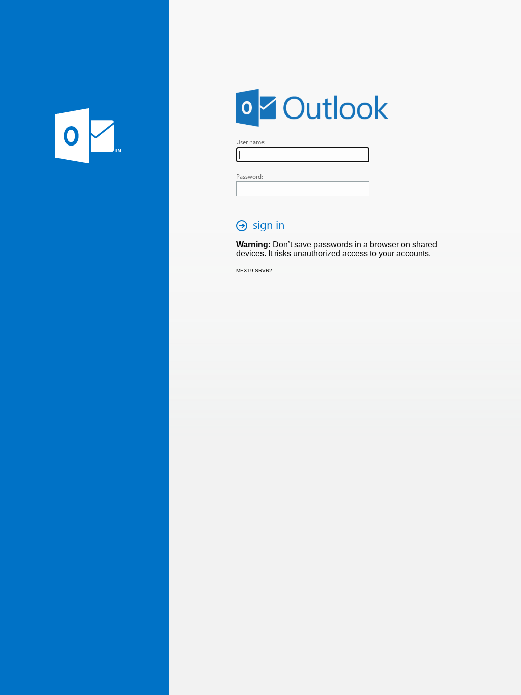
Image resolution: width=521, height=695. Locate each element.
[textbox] (302, 154)
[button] (263, 226)
